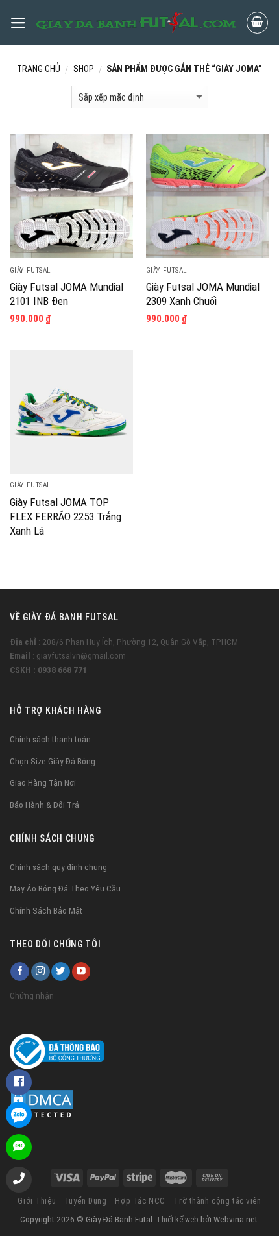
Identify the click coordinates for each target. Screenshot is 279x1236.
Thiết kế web (177, 1219)
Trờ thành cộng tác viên (217, 1201)
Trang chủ (38, 69)
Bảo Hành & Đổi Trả (44, 804)
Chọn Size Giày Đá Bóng (52, 761)
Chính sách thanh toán (50, 739)
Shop (83, 69)
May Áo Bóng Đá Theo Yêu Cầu (65, 888)
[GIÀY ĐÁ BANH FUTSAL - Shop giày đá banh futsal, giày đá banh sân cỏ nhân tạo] (136, 22)
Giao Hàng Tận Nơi (43, 782)
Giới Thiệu (37, 1201)
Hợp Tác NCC (140, 1201)
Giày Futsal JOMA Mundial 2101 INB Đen (66, 294)
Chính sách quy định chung (58, 867)
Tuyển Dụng (85, 1201)
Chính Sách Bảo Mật (46, 910)
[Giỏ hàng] (258, 23)
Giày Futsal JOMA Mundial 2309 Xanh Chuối (203, 294)
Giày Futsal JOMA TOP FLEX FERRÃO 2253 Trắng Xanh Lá (65, 516)
